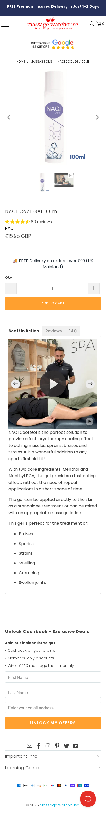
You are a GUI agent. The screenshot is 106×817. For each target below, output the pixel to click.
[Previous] (9, 117)
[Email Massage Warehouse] (30, 746)
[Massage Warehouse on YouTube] (76, 746)
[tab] (23, 331)
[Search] (90, 24)
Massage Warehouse (59, 805)
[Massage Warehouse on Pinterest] (57, 746)
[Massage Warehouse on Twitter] (66, 746)
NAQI (9, 228)
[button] (17, 222)
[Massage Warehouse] (53, 24)
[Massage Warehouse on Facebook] (39, 746)
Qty (8, 277)
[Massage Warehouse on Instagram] (48, 746)
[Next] (97, 117)
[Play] (53, 117)
